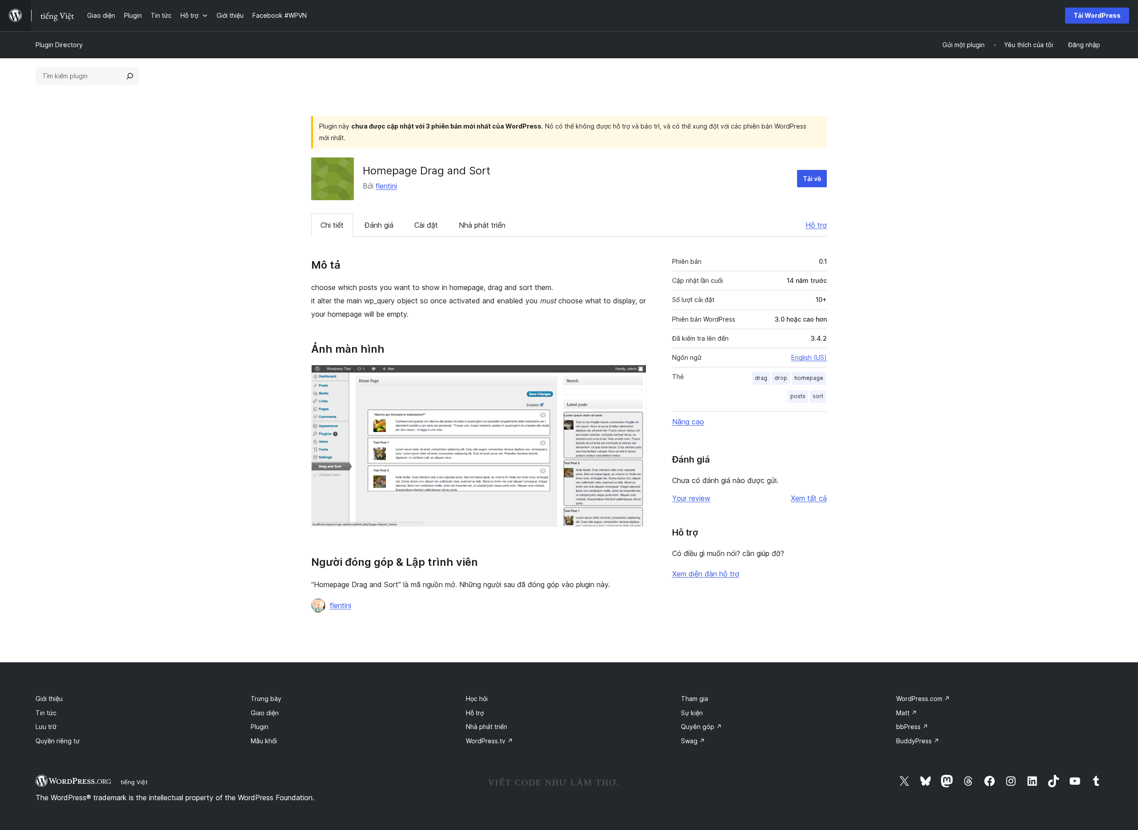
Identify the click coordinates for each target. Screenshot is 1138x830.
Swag (693, 741)
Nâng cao (688, 421)
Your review (691, 498)
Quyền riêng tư (58, 741)
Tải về (812, 178)
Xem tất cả (809, 498)
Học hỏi (477, 698)
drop (780, 378)
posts (797, 396)
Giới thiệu (49, 698)
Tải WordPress (1097, 15)
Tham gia (694, 698)
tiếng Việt (134, 782)
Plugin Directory (59, 44)
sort (818, 396)
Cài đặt (426, 225)
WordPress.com (923, 698)
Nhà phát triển (482, 225)
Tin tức (46, 713)
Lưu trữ (46, 726)
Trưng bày (266, 698)
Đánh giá (379, 225)
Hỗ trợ (816, 225)
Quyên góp (701, 726)
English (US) (809, 357)
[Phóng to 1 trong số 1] (634, 376)
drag (761, 378)
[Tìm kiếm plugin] (130, 76)
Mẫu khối (264, 741)
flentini (386, 185)
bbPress (912, 726)
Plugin (259, 726)
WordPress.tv (489, 741)
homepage (808, 378)
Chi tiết (332, 225)
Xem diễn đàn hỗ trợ (705, 573)
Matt (906, 713)
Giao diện (265, 713)
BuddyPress (917, 741)
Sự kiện (692, 713)
